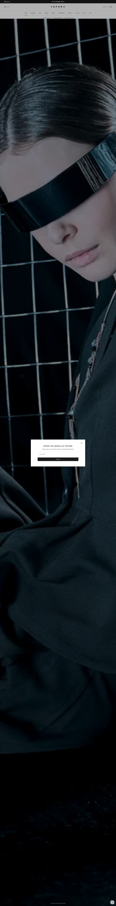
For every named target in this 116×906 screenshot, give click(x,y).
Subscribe (58, 459)
